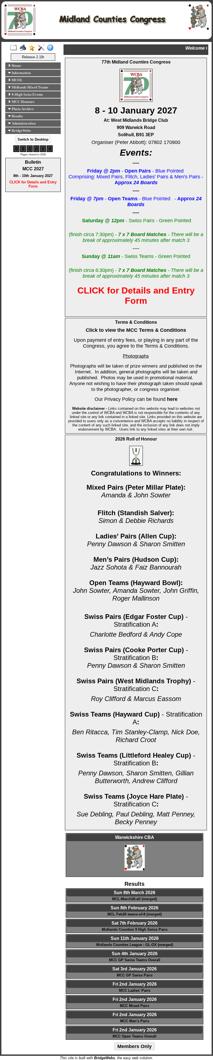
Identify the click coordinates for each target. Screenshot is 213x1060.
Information (21, 73)
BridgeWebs (21, 130)
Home (16, 66)
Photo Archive (22, 109)
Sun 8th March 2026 (134, 892)
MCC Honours (22, 102)
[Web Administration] (42, 48)
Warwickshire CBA (134, 837)
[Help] (51, 48)
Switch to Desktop (33, 139)
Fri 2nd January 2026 (135, 984)
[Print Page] (24, 48)
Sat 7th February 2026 (134, 923)
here (172, 399)
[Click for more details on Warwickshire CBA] (134, 858)
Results (17, 116)
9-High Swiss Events (27, 94)
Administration (23, 123)
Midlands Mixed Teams (29, 87)
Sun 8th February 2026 (134, 907)
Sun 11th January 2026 (135, 938)
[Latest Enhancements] (33, 48)
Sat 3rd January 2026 (134, 969)
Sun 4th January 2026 (135, 953)
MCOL (17, 80)
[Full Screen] (14, 48)
